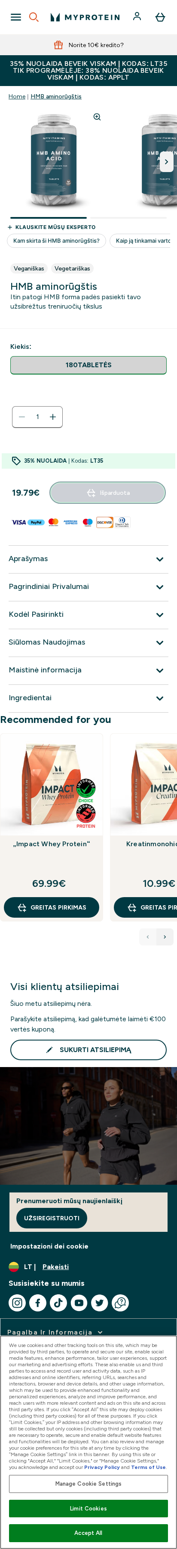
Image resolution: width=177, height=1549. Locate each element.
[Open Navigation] (16, 17)
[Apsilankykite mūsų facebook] (37, 1302)
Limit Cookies (88, 1508)
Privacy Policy (102, 1467)
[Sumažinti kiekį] (21, 417)
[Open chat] (120, 1302)
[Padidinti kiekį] (52, 417)
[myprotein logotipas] (85, 17)
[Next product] (165, 936)
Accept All (88, 1533)
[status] (37, 417)
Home (17, 96)
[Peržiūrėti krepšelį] (160, 17)
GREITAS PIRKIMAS (58, 907)
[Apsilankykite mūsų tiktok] (58, 1302)
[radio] (88, 365)
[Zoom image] (97, 117)
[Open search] (34, 17)
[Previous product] (147, 936)
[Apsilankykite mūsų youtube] (79, 1302)
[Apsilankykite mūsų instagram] (17, 1302)
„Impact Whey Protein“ (51, 843)
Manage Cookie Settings (88, 1484)
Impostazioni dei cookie (49, 1246)
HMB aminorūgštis (56, 96)
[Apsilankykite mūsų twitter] (99, 1302)
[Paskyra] (138, 17)
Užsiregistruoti (51, 1218)
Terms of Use (148, 1467)
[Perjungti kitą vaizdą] (167, 162)
